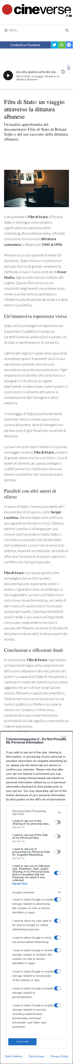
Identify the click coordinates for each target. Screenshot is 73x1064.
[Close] (65, 739)
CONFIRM (22, 1042)
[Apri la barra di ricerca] (67, 30)
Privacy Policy (59, 1056)
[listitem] (36, 812)
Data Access (36, 1056)
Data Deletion (13, 1056)
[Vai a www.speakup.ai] (69, 67)
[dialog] (36, 897)
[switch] (57, 822)
